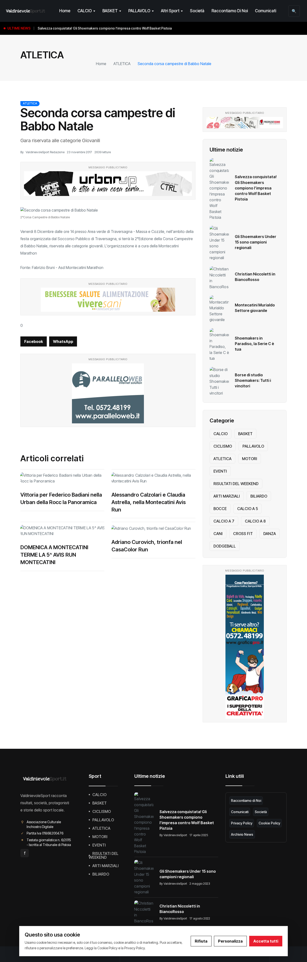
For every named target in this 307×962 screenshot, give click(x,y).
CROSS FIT (243, 533)
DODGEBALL (224, 546)
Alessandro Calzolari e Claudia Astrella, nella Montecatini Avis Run (149, 502)
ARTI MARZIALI (226, 496)
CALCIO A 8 (255, 521)
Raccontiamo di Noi (230, 10)
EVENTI (220, 471)
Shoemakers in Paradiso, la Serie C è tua (254, 344)
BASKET (110, 10)
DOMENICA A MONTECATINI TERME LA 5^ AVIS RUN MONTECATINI (54, 554)
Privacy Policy (241, 823)
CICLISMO (222, 446)
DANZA (269, 533)
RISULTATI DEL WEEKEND (236, 483)
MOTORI (249, 458)
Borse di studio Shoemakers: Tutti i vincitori (253, 380)
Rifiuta (201, 941)
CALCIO (84, 10)
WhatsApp (63, 341)
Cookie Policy (269, 823)
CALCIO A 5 (247, 508)
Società (197, 10)
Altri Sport (170, 10)
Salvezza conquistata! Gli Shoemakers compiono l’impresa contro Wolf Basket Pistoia (256, 187)
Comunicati (265, 10)
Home (64, 10)
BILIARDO (258, 496)
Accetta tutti (265, 941)
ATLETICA (121, 63)
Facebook (33, 341)
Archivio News (242, 834)
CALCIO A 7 (223, 521)
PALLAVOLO (139, 10)
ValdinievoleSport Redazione (45, 152)
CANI (218, 533)
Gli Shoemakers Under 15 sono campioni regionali (255, 242)
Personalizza (230, 941)
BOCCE (220, 508)
